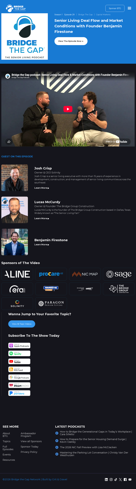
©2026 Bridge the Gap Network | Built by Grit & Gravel (35, 479)
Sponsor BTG (115, 8)
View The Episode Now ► (71, 41)
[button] (129, 8)
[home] (16, 8)
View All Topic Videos (21, 324)
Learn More (41, 188)
